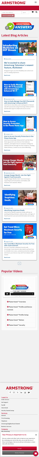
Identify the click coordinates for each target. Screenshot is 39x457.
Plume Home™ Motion (16, 320)
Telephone (4, 421)
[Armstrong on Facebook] (10, 392)
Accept (19, 448)
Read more (7, 75)
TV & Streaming (5, 418)
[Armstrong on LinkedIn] (21, 392)
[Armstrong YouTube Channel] (25, 392)
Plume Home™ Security (16, 325)
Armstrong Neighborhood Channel (10, 424)
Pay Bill (3, 405)
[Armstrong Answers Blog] (29, 392)
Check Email (4, 408)
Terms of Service (19, 453)
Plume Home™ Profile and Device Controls (19, 308)
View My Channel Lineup (7, 410)
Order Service (5, 399)
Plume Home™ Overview (17, 302)
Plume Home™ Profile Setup (18, 315)
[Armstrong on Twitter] (17, 392)
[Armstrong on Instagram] (14, 392)
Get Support (4, 402)
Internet (3, 415)
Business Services (6, 426)
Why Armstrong (5, 431)
